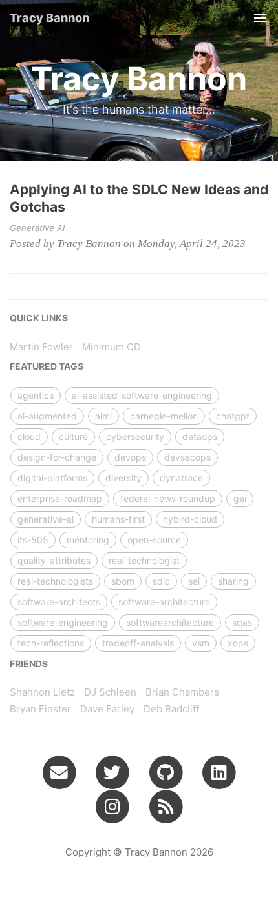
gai (239, 498)
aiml (103, 415)
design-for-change (56, 457)
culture (73, 436)
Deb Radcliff (171, 709)
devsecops (187, 457)
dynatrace (181, 477)
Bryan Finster (40, 709)
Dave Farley (107, 709)
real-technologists (55, 581)
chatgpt (233, 415)
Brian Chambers (182, 692)
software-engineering (62, 622)
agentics (35, 395)
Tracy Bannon (49, 18)
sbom (122, 581)
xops (238, 642)
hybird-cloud (190, 519)
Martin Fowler (41, 347)
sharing (233, 581)
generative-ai (45, 519)
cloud (29, 436)
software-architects (58, 601)
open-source (154, 539)
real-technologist (144, 560)
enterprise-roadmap (59, 498)
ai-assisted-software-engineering (142, 395)
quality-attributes (54, 560)
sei (194, 581)
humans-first (118, 519)
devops (130, 457)
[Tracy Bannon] (165, 806)
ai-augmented (47, 415)
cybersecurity (135, 436)
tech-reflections (50, 642)
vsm (200, 642)
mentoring (88, 539)
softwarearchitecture (170, 622)
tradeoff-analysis (138, 642)
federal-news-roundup (167, 498)
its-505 (32, 539)
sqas (242, 622)
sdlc (161, 581)
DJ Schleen (110, 692)
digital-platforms (52, 477)
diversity (123, 477)
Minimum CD (111, 347)
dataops (199, 436)
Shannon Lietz (42, 692)
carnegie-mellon (164, 415)
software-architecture (164, 601)
